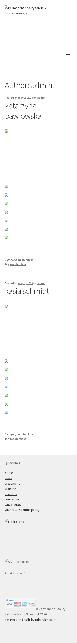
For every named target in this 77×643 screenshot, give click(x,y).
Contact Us (12, 499)
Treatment (12, 483)
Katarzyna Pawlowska (23, 110)
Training (10, 489)
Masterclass (25, 260)
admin (41, 97)
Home (9, 473)
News (8, 478)
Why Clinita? (13, 505)
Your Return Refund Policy (22, 510)
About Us (11, 494)
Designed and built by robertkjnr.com (30, 619)
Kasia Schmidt (27, 290)
